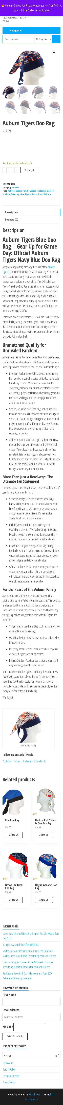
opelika (20, 194)
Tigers (28, 194)
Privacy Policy (9, 1082)
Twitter (16, 761)
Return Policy (9, 1069)
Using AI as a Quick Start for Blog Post (21, 945)
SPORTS (15, 187)
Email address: (11, 1010)
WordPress (34, 1094)
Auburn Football (37, 190)
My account (8, 1063)
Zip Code (8, 1027)
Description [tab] (11, 212)
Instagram (28, 761)
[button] (54, 52)
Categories (16, 30)
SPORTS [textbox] (30, 1056)
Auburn (11, 190)
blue (47, 190)
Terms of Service (11, 1076)
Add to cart (29, 170)
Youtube (7, 761)
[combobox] (31, 1054)
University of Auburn (41, 194)
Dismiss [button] (45, 10)
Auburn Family (22, 190)
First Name (9, 995)
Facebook (41, 761)
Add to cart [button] (13, 834)
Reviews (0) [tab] (11, 219)
